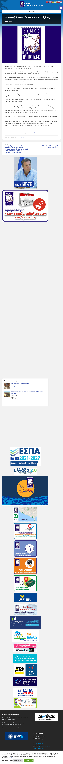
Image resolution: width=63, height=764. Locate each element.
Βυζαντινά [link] (15, 401)
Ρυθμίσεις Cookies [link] (7, 760)
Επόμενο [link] (56, 144)
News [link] (10, 21)
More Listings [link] (7, 404)
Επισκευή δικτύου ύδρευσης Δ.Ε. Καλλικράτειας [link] (47, 146)
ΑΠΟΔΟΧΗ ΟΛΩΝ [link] (29, 760)
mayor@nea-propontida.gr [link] (43, 746)
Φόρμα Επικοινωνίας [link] (38, 748)
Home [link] (6, 21)
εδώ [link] (35, 132)
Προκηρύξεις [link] (20, 137)
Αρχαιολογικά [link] (16, 386)
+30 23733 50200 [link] (39, 743)
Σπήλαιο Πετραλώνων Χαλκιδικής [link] (20, 383)
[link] (61, 8)
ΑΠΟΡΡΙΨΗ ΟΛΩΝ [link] (18, 760)
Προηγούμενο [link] (8, 144)
